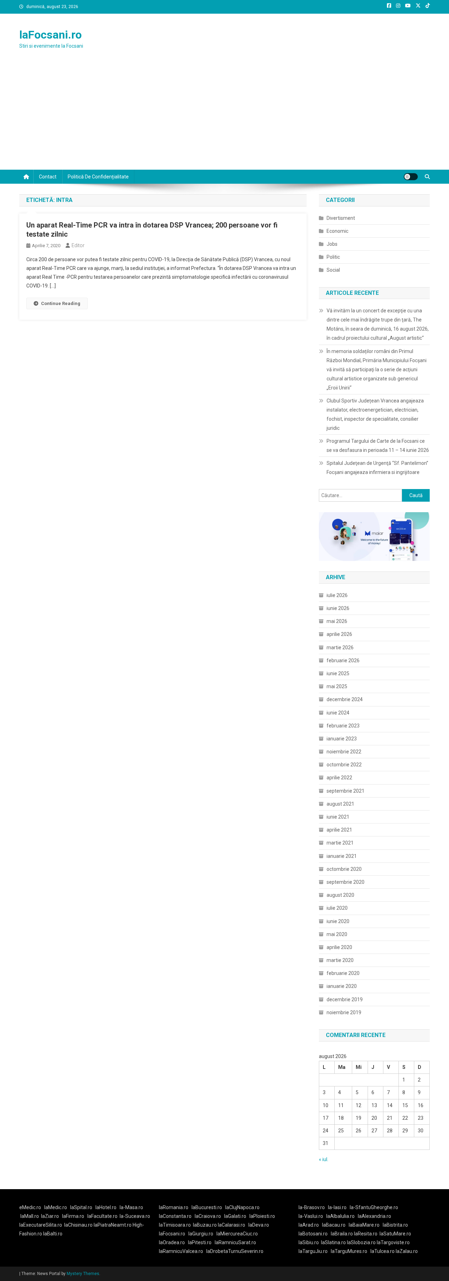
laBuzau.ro (205, 1225)
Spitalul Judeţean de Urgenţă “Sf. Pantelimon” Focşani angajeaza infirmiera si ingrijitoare (377, 467)
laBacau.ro (334, 1225)
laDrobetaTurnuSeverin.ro (234, 1251)
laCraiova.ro (208, 1216)
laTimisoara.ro (175, 1225)
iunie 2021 (338, 817)
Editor (78, 245)
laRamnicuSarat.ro (235, 1242)
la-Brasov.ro (312, 1207)
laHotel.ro (105, 1207)
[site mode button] (411, 176)
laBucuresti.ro (207, 1207)
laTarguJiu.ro (315, 1251)
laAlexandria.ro (374, 1216)
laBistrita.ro (395, 1225)
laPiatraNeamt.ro (113, 1225)
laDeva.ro (258, 1225)
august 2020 (340, 895)
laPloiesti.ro (262, 1216)
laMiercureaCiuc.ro (237, 1233)
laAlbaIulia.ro (340, 1216)
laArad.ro (309, 1225)
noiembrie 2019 (344, 1012)
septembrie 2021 (345, 791)
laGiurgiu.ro (202, 1233)
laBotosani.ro (313, 1233)
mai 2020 (337, 934)
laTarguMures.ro (349, 1251)
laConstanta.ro (175, 1216)
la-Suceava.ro (135, 1216)
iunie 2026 (338, 608)
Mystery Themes (83, 1273)
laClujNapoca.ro (242, 1207)
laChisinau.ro (78, 1225)
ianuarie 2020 (342, 986)
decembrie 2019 (345, 999)
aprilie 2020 (339, 947)
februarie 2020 (343, 973)
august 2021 (340, 804)
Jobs (332, 244)
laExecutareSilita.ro (40, 1225)
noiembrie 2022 (344, 751)
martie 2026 (340, 647)
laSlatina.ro (333, 1242)
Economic (337, 231)
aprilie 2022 (339, 777)
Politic (333, 257)
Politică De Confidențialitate (98, 176)
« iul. (323, 1159)
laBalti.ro (52, 1233)
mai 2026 (337, 621)
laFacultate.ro (102, 1216)
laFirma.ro (73, 1216)
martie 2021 (340, 843)
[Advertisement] (224, 117)
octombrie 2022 (344, 764)
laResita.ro (365, 1233)
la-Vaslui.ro (312, 1216)
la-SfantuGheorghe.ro (374, 1207)
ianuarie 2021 (342, 856)
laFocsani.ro (50, 34)
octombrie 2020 (344, 869)
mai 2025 (337, 686)
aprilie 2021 (339, 830)
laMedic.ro (56, 1207)
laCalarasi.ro (231, 1225)
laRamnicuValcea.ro (181, 1251)
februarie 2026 (343, 660)
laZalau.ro (407, 1251)
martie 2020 (340, 960)
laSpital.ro (81, 1207)
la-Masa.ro (131, 1207)
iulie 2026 (337, 595)
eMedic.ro (30, 1207)
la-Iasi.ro (337, 1207)
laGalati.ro (235, 1216)
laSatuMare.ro (395, 1233)
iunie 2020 (338, 921)
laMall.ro (29, 1216)
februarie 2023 (343, 725)
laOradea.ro (172, 1242)
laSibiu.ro (309, 1242)
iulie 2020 (337, 908)
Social (333, 270)
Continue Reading (60, 303)
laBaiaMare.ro (364, 1225)
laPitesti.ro (200, 1242)
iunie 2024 (338, 713)
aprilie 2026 (339, 634)
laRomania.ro (173, 1207)
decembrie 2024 (345, 699)
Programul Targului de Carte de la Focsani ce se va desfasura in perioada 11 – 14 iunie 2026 (378, 445)
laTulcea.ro (383, 1251)
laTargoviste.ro (393, 1242)
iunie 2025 (338, 673)
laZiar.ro (50, 1216)
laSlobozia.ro (361, 1242)
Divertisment (341, 218)
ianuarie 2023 (342, 738)
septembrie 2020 (345, 882)
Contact (47, 176)
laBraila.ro (342, 1233)
